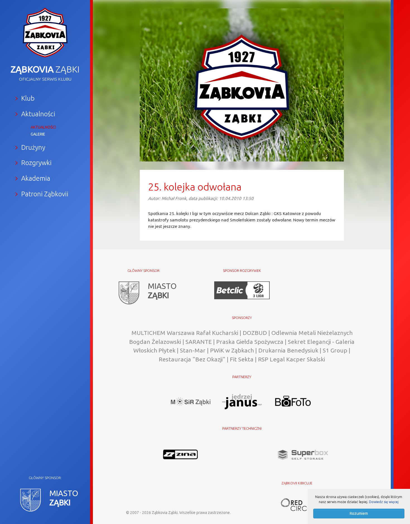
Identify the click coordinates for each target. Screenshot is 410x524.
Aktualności (43, 127)
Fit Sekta (242, 359)
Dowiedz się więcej (384, 502)
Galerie (38, 134)
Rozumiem (359, 513)
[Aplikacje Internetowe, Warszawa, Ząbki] (297, 504)
